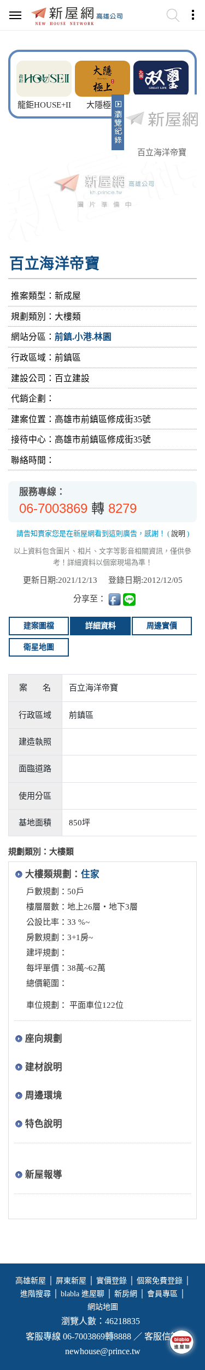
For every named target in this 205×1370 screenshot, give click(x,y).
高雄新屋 (30, 1281)
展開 (116, 127)
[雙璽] (161, 77)
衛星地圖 (39, 647)
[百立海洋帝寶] (162, 120)
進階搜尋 (35, 1294)
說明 (178, 533)
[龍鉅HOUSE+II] (44, 77)
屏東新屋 (71, 1281)
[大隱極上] (102, 77)
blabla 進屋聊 (82, 1294)
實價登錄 (111, 1281)
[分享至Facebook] (114, 599)
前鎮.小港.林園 (83, 336)
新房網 (125, 1294)
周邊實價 (162, 626)
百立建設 (72, 378)
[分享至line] (129, 599)
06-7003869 (53, 508)
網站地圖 (102, 1307)
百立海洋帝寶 (161, 152)
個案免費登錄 (160, 1281)
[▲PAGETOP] (177, 1307)
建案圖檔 (39, 626)
